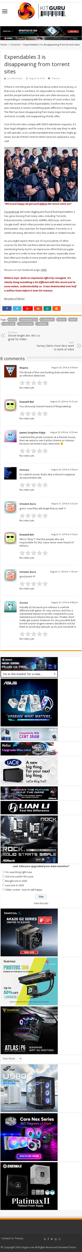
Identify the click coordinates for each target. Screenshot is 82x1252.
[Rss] (44, 1239)
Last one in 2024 (14, 885)
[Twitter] (51, 1239)
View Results (41, 903)
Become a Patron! (14, 298)
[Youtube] (55, 1239)
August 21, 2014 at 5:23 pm (64, 503)
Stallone (9, 323)
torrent (42, 323)
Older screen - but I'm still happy (23, 889)
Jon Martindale (15, 78)
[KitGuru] (41, 9)
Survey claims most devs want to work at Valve (55, 346)
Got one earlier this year (19, 876)
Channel (15, 44)
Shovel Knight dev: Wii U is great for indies (24, 336)
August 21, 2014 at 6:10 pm (64, 534)
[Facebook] (48, 1239)
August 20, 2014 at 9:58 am (64, 367)
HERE (44, 270)
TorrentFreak (11, 211)
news (73, 319)
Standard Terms (67, 1247)
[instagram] (59, 1239)
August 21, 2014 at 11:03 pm (64, 571)
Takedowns (25, 323)
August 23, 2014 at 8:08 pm (64, 602)
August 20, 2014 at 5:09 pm (64, 469)
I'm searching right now (18, 872)
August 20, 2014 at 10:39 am (64, 432)
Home (3, 44)
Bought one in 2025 (16, 881)
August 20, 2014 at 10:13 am (64, 401)
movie (62, 319)
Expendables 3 (29, 319)
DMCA (13, 319)
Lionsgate (47, 319)
